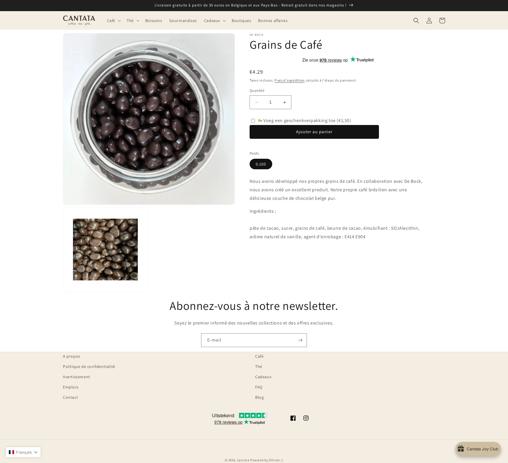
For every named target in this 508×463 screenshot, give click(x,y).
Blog (259, 397)
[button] (113, 20)
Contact (70, 397)
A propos (71, 356)
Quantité (257, 90)
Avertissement (76, 376)
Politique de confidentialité (89, 366)
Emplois (70, 387)
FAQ (259, 387)
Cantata (243, 460)
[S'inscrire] (300, 340)
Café (259, 356)
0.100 (261, 164)
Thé (258, 366)
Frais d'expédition (290, 80)
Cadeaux (263, 376)
